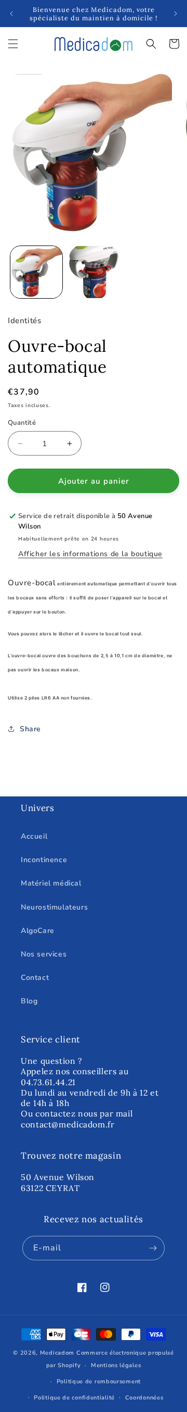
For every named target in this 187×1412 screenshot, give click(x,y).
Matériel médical (51, 883)
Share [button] (30, 729)
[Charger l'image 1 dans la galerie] (36, 272)
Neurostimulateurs (54, 907)
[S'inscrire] (152, 1248)
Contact (35, 978)
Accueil (34, 836)
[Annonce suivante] (175, 13)
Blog (29, 1001)
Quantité (22, 422)
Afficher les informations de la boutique (90, 554)
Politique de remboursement (99, 1381)
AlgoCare (38, 931)
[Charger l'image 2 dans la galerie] (93, 272)
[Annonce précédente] (11, 13)
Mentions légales (116, 1365)
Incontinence (44, 860)
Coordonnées (144, 1398)
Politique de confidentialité (74, 1398)
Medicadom (57, 1353)
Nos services (43, 954)
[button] (13, 43)
